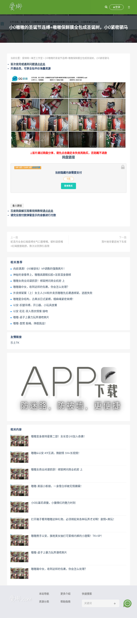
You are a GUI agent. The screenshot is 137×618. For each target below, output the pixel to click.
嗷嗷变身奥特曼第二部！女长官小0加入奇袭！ (58, 436)
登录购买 (68, 186)
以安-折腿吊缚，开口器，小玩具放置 (35, 305)
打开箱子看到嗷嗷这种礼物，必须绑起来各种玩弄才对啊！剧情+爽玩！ (73, 519)
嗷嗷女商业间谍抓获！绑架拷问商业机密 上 (39, 281)
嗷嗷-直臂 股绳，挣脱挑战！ (30, 323)
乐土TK (15, 342)
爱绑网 (25, 58)
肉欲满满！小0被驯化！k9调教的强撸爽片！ (39, 268)
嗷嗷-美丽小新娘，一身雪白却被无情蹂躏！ (57, 486)
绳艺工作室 (37, 58)
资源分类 (44, 601)
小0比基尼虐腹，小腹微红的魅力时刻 (53, 503)
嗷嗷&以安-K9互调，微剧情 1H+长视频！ (56, 453)
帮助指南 (65, 601)
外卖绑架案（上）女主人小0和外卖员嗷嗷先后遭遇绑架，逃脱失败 (52, 293)
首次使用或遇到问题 (28, 64)
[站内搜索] (106, 7)
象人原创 (17, 206)
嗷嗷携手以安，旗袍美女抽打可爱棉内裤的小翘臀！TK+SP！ (67, 536)
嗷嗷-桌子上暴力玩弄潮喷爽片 (31, 317)
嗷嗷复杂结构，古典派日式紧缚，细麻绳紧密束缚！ (44, 299)
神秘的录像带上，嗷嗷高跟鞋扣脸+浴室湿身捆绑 (42, 274)
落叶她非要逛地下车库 (114, 242)
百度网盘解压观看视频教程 (32, 211)
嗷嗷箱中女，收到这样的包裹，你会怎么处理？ (41, 287)
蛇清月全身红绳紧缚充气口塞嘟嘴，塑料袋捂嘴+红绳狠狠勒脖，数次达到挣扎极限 (37, 244)
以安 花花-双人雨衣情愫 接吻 (30, 311)
